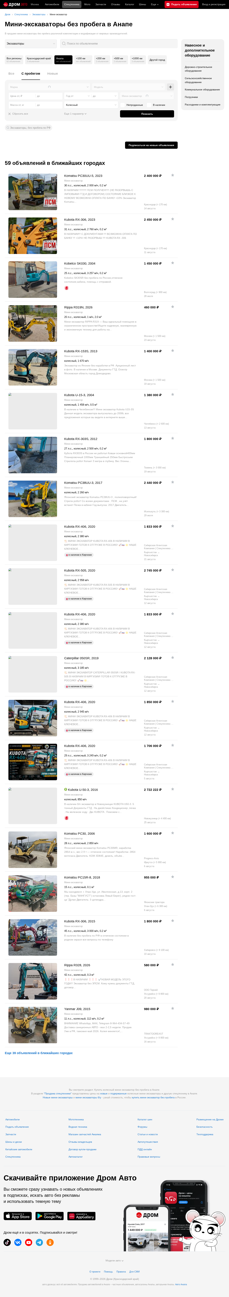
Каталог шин (145, 1119)
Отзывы (115, 4)
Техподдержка (204, 1134)
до (94, 96)
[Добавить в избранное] (172, 175)
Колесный (72, 104)
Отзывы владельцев (80, 1141)
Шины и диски (13, 1141)
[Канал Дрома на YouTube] (28, 1242)
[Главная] (15, 4)
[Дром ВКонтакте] (17, 1242)
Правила (121, 1271)
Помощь (108, 1271)
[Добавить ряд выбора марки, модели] (170, 87)
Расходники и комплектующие (202, 104)
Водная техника (78, 1126)
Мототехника (76, 1119)
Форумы (142, 1126)
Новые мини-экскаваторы (58, 1097)
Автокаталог (76, 1156)
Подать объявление (17, 1126)
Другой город (157, 59)
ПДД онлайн (145, 1149)
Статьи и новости (148, 1134)
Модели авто (113, 1260)
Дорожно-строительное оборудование (198, 69)
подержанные (118, 1093)
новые (104, 1093)
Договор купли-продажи (82, 1149)
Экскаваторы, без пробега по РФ (30, 127)
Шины (142, 4)
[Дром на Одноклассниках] (50, 1242)
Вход (213, 4)
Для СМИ (134, 1271)
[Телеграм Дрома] (39, 1242)
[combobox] (31, 43)
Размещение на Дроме (210, 1119)
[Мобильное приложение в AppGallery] (81, 1216)
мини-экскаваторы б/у (88, 1097)
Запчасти (100, 4)
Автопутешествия (148, 1141)
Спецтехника (13, 1156)
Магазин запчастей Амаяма (85, 1134)
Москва (35, 4)
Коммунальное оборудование (202, 89)
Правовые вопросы (149, 1156)
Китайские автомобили (18, 1149)
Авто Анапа (181, 1284)
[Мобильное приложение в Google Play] (49, 1216)
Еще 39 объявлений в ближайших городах (39, 1053)
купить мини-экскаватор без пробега (153, 1097)
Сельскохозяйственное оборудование (198, 80)
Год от (69, 96)
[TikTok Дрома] (7, 1242)
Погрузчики (191, 97)
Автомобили (52, 4)
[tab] (11, 75)
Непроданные (134, 104)
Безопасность (204, 1126)
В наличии (159, 104)
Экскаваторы (15, 43)
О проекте (94, 1271)
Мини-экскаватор (132, 96)
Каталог (129, 4)
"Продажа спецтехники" (58, 1093)
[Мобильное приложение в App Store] (18, 1216)
